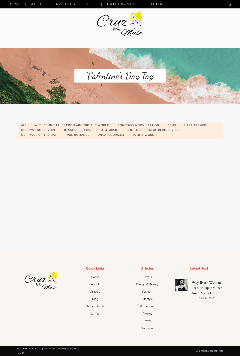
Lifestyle (147, 299)
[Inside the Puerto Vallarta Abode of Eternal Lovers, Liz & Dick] (49, 169)
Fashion (147, 291)
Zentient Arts (216, 350)
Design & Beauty (147, 284)
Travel (147, 321)
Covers (147, 277)
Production (147, 306)
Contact (95, 313)
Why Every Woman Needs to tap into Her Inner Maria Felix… (206, 287)
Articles (95, 291)
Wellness (147, 328)
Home (95, 277)
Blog (95, 299)
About (95, 284)
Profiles (147, 313)
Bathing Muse (95, 306)
